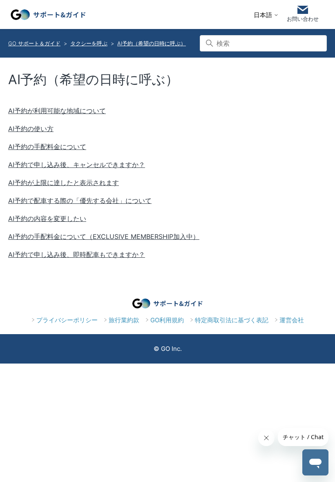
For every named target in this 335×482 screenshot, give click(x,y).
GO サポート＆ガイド (34, 43)
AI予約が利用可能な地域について (57, 111)
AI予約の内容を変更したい (47, 218)
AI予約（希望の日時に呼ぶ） (151, 43)
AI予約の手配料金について (47, 147)
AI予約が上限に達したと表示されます (63, 183)
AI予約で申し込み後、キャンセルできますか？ (76, 165)
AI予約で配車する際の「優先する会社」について (80, 200)
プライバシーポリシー (67, 320)
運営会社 (291, 320)
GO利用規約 (167, 320)
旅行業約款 (124, 320)
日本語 (264, 14)
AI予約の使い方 (31, 129)
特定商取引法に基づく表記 (231, 320)
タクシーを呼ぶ (88, 43)
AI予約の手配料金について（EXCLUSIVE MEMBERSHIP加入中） (103, 236)
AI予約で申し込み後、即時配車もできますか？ (76, 254)
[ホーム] (48, 14)
